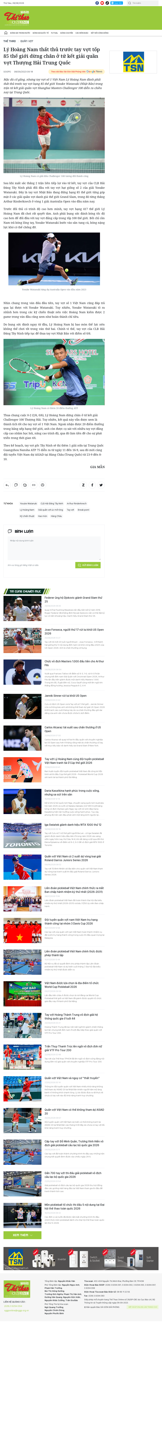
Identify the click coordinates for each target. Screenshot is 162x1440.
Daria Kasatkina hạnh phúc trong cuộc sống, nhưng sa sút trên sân (72, 792)
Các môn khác (81, 33)
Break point (83, 509)
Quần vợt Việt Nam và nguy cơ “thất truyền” (72, 1078)
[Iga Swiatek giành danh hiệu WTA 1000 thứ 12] (22, 835)
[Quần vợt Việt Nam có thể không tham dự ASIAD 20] (22, 1120)
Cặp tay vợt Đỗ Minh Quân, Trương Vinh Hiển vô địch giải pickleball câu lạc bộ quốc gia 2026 (74, 1143)
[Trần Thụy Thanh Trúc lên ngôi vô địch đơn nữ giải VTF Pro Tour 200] (22, 1057)
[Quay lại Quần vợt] (7, 485)
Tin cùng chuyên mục (25, 591)
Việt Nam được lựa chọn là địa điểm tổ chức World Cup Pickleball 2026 (72, 984)
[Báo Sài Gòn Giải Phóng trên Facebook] (97, 3)
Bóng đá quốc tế (41, 33)
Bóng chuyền (66, 33)
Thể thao (9, 41)
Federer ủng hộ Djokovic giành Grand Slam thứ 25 (73, 599)
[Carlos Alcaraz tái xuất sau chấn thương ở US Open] (22, 738)
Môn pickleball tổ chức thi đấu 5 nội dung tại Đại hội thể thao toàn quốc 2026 (74, 1206)
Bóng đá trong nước (20, 33)
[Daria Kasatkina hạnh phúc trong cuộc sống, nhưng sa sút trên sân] (22, 801)
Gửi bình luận (90, 565)
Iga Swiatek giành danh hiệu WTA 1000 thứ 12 (73, 824)
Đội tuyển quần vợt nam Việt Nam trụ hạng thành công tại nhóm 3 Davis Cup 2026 (71, 921)
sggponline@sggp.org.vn (16, 1310)
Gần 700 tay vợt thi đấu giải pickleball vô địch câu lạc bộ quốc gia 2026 (73, 1174)
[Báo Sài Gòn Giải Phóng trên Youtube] (102, 3)
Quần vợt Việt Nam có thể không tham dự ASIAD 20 (74, 1111)
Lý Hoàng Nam (27, 509)
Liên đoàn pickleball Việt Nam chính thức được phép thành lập (73, 953)
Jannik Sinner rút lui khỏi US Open (66, 695)
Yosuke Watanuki (28, 503)
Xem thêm (20, 1235)
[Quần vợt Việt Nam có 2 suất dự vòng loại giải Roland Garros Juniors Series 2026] (22, 867)
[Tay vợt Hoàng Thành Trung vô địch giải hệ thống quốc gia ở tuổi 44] (22, 1025)
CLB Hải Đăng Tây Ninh (52, 503)
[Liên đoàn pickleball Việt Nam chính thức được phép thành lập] (22, 962)
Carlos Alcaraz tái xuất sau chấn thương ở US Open (73, 729)
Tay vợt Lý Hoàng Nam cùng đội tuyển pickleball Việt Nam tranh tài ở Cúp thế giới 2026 (74, 760)
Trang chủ (5, 33)
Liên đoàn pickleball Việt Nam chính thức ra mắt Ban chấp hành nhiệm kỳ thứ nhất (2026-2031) (74, 889)
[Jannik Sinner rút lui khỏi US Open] (22, 706)
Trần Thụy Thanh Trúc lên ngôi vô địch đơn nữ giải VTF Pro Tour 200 (73, 1048)
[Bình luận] (16, 485)
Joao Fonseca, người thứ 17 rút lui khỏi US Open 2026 (74, 631)
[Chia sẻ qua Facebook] (92, 485)
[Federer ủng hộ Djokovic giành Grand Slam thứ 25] (22, 608)
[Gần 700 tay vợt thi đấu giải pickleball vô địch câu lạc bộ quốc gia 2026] (22, 1183)
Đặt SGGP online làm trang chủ (143, 1307)
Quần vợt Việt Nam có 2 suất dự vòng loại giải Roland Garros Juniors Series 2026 (73, 858)
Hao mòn (42, 516)
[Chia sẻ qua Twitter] (101, 485)
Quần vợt (27, 41)
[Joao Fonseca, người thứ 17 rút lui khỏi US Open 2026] (22, 640)
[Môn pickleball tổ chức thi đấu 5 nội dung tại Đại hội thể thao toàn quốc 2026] (22, 1215)
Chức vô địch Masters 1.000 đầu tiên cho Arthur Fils (74, 663)
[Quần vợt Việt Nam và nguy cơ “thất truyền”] (22, 1088)
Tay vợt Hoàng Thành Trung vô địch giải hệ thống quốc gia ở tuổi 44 (71, 1016)
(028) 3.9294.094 (13, 1306)
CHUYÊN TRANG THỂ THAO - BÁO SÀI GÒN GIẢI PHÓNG (16, 18)
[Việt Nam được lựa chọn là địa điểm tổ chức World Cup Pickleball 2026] (22, 993)
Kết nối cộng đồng (100, 33)
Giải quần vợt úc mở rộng (50, 509)
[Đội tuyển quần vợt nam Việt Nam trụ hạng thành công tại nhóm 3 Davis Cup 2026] (22, 930)
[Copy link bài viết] (33, 485)
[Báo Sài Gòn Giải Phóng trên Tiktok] (107, 3)
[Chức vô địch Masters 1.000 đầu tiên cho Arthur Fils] (22, 672)
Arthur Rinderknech (77, 503)
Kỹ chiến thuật (27, 516)
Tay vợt (70, 509)
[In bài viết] (42, 485)
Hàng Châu (56, 516)
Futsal (54, 33)
